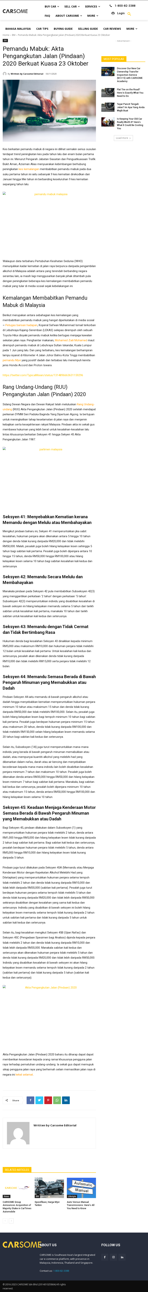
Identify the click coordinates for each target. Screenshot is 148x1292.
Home (6, 35)
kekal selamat (24, 1074)
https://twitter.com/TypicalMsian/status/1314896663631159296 (43, 375)
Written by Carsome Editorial (27, 73)
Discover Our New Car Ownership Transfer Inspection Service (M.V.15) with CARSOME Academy (130, 75)
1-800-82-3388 (61, 1270)
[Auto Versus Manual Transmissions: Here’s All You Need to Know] (81, 1188)
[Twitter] (39, 1100)
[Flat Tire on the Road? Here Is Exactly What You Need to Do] (107, 92)
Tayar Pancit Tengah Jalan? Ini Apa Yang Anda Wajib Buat (131, 107)
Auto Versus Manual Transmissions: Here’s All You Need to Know (80, 1205)
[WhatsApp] (57, 1100)
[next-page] (11, 1220)
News (6, 1196)
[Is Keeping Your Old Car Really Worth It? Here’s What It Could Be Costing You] (107, 122)
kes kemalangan (29, 169)
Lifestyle (72, 1196)
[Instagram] (113, 1257)
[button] (129, 14)
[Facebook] (30, 1100)
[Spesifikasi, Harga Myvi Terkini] (49, 1188)
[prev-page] (5, 1220)
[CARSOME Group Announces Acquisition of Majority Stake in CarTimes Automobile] (17, 1188)
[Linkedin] (66, 1100)
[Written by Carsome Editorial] (5, 74)
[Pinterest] (48, 1100)
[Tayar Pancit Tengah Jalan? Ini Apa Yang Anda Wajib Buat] (107, 107)
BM (13, 35)
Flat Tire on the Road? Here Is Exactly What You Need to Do (130, 92)
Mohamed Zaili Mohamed (71, 340)
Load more (122, 138)
